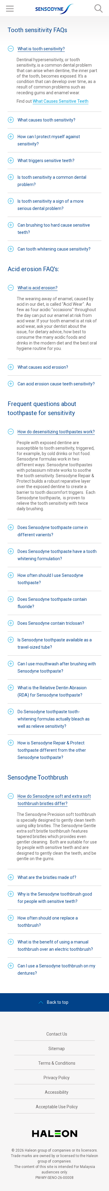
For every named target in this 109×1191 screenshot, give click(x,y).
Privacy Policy (57, 1077)
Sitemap (56, 1048)
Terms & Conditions (56, 1063)
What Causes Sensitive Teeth (60, 101)
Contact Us (56, 1034)
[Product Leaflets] (57, 1118)
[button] (41, 49)
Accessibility (56, 1092)
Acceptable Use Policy (57, 1106)
